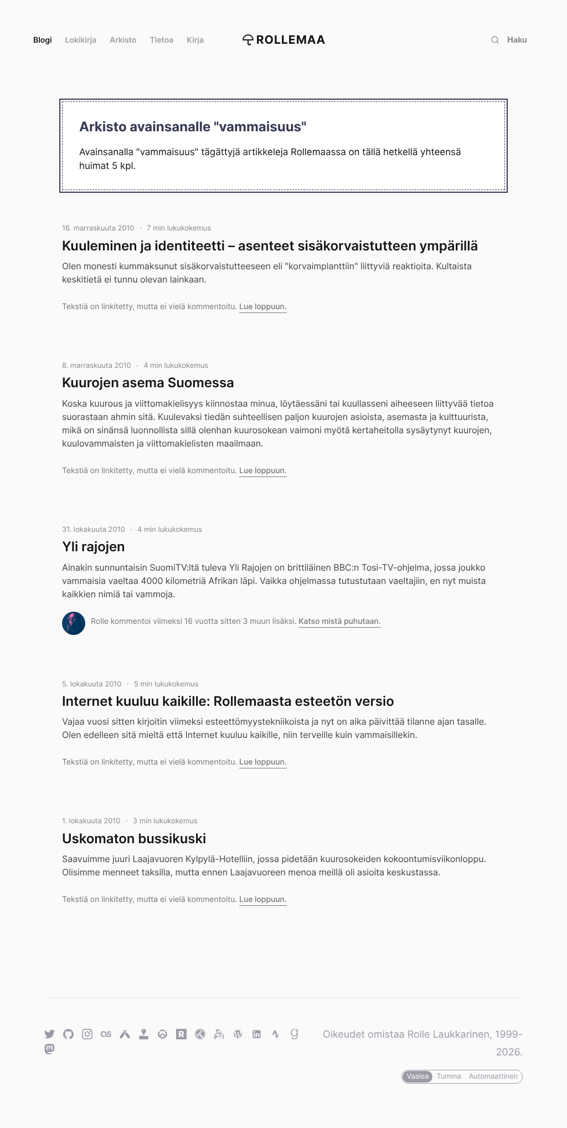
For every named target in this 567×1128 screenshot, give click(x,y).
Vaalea (417, 1076)
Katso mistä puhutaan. (339, 621)
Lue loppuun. (263, 306)
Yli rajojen (93, 547)
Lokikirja (81, 40)
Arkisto (123, 40)
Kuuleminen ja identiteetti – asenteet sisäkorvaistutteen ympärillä (270, 246)
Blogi (42, 40)
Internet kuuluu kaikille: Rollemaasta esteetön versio (228, 701)
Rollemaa (291, 40)
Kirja (195, 40)
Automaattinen (493, 1076)
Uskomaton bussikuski (134, 838)
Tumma (448, 1076)
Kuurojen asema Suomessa (148, 383)
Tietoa (162, 40)
